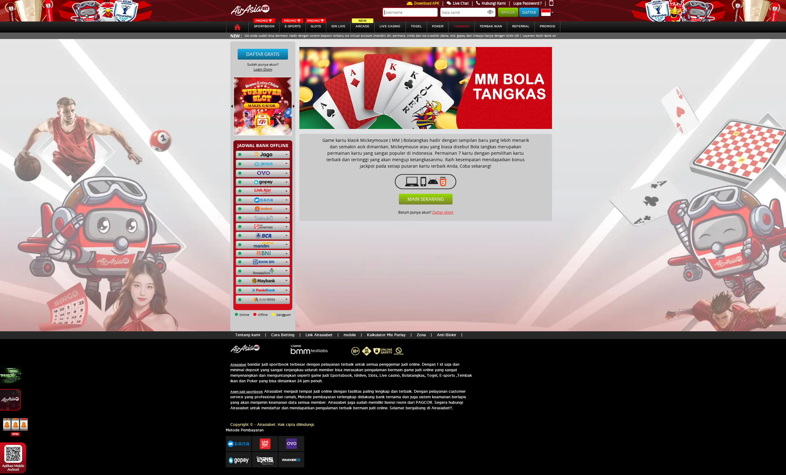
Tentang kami (247, 335)
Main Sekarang (425, 199)
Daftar (529, 12)
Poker (437, 26)
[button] (547, 12)
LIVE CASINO (389, 26)
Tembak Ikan (491, 26)
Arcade (362, 24)
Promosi (547, 26)
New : (236, 36)
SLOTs (314, 24)
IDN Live (338, 26)
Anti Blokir (446, 335)
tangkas (461, 26)
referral (520, 26)
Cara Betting (282, 335)
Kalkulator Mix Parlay (386, 335)
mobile (350, 335)
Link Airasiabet (319, 335)
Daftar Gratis (262, 54)
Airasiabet (238, 364)
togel (416, 26)
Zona (421, 335)
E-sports (292, 24)
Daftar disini (442, 212)
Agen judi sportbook (246, 391)
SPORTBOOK (264, 24)
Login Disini (263, 69)
